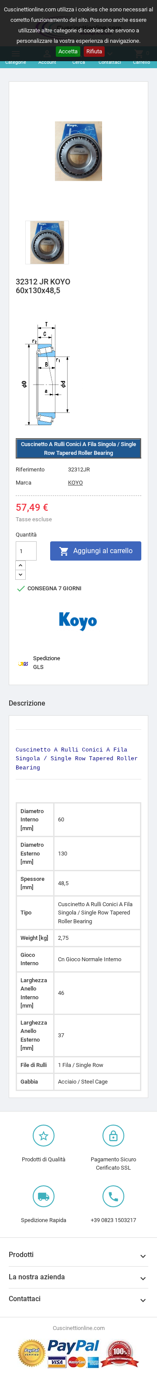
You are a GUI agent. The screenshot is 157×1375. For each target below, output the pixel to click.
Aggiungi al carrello (96, 551)
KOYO (75, 482)
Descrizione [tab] (27, 703)
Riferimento (30, 469)
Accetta (68, 51)
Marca (23, 482)
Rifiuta (94, 51)
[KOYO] (78, 621)
